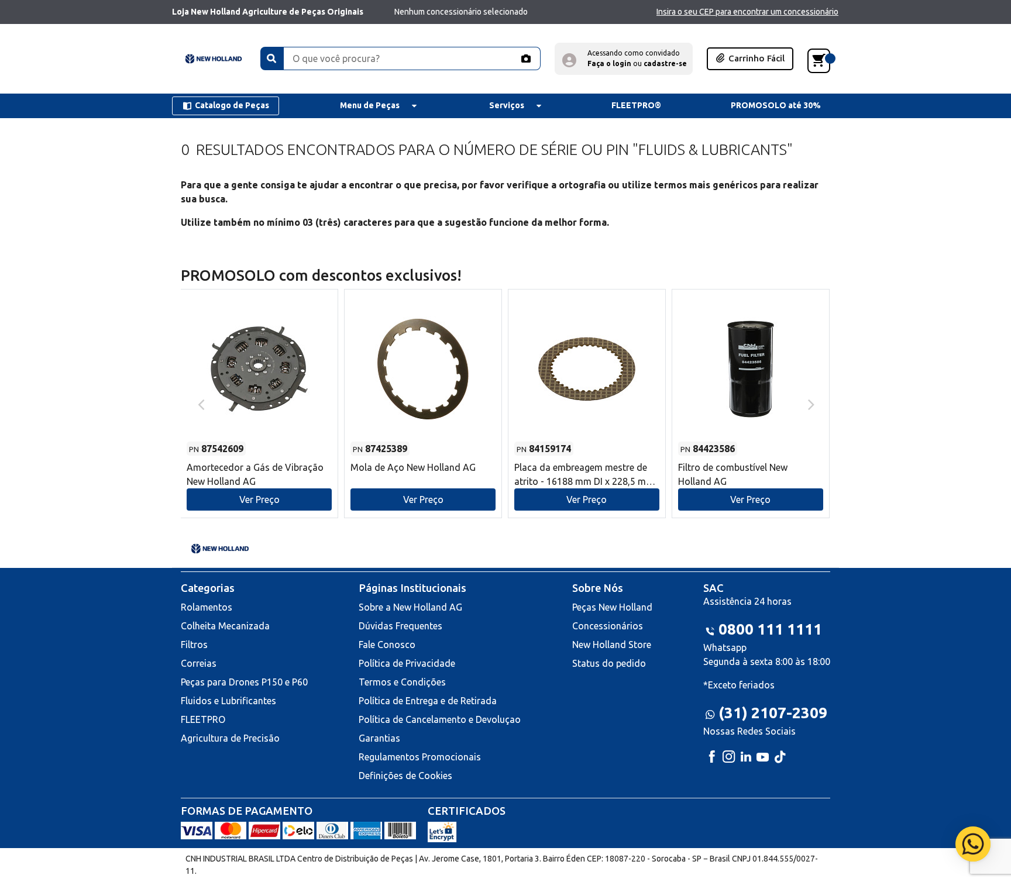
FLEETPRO (203, 719)
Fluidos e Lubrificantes (228, 700)
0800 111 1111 (770, 629)
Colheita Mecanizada (225, 626)
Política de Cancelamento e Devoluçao (440, 719)
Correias (198, 663)
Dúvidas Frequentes (400, 626)
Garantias (379, 738)
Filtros (194, 644)
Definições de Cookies (405, 775)
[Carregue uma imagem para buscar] (525, 58)
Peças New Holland (612, 607)
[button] (624, 59)
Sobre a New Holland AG (410, 607)
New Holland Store (611, 644)
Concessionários (607, 626)
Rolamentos (206, 607)
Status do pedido (609, 663)
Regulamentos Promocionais (420, 757)
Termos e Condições (402, 682)
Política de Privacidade (407, 663)
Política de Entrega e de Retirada (428, 700)
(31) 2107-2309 (772, 712)
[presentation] (199, 403)
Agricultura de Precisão (230, 738)
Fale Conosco (387, 644)
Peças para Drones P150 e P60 (244, 682)
